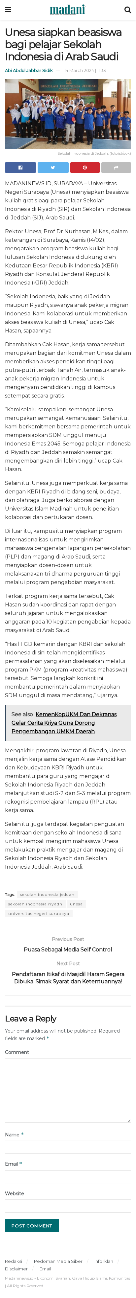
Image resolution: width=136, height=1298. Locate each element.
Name (14, 1134)
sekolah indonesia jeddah (47, 894)
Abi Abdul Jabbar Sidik (29, 70)
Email (13, 1164)
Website (14, 1193)
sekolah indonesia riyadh (35, 903)
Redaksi (13, 1261)
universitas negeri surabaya (38, 913)
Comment (17, 1052)
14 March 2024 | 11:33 (85, 70)
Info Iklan (103, 1261)
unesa (76, 903)
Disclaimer (16, 1268)
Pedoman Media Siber (58, 1261)
